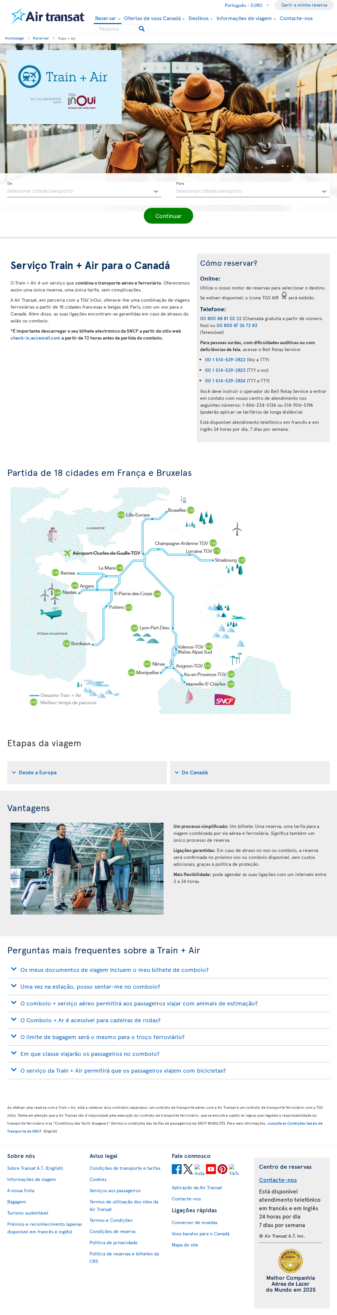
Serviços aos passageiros (115, 1190)
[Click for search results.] (142, 29)
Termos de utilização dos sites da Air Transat (124, 1205)
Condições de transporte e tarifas (125, 1168)
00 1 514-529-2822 (225, 359)
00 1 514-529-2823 (225, 370)
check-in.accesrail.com (36, 338)
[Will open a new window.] (177, 1170)
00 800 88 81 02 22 (221, 318)
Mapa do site (185, 1245)
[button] (168, 216)
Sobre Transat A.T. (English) (35, 1168)
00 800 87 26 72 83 (237, 325)
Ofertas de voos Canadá (152, 18)
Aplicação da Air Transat (197, 1187)
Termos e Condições (111, 1220)
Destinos (198, 18)
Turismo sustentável (27, 1213)
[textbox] (84, 190)
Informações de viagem (244, 18)
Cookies (98, 1179)
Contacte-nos (296, 17)
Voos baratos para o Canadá (200, 1233)
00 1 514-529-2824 (225, 380)
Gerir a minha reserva (304, 5)
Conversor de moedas (195, 1222)
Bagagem (16, 1201)
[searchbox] (121, 29)
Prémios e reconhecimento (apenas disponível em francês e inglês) (44, 1228)
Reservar (105, 18)
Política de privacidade (114, 1242)
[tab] (87, 772)
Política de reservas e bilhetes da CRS (124, 1257)
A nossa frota (20, 1190)
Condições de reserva (112, 1231)
